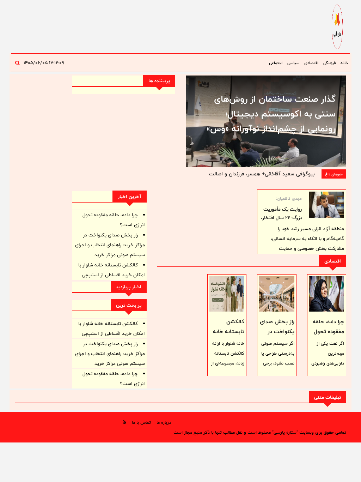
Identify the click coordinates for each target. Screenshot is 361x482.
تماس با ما (141, 422)
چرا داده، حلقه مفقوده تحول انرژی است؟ (328, 331)
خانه (344, 62)
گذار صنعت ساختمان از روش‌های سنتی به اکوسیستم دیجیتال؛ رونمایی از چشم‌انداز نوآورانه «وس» (271, 113)
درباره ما (164, 422)
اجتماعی (275, 62)
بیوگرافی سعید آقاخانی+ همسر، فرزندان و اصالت (261, 173)
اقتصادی (311, 62)
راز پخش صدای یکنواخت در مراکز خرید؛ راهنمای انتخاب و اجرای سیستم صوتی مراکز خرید (110, 245)
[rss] (124, 422)
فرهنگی (329, 62)
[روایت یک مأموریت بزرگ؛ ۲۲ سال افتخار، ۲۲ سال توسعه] (326, 205)
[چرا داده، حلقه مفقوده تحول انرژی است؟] (326, 294)
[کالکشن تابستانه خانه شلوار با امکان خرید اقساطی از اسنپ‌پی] (226, 294)
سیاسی (293, 62)
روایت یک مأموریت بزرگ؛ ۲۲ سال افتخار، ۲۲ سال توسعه (281, 217)
